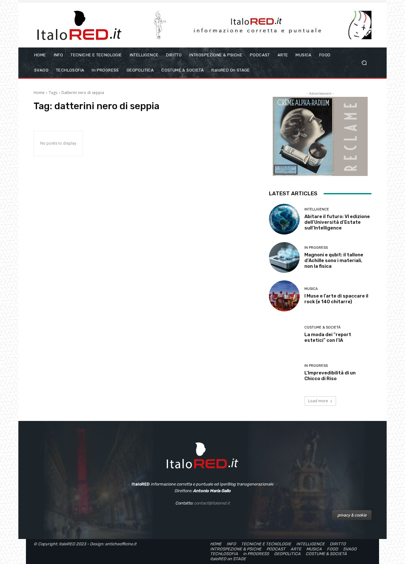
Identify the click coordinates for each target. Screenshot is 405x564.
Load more (318, 401)
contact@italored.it (212, 503)
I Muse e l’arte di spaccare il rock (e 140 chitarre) (336, 298)
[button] (364, 62)
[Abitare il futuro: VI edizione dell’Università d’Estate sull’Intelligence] (284, 219)
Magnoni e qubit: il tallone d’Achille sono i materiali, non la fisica (333, 260)
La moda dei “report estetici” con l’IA (327, 337)
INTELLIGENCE (316, 209)
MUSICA (311, 289)
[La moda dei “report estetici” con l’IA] (284, 334)
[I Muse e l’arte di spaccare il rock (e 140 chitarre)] (284, 295)
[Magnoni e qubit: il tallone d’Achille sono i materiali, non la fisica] (284, 257)
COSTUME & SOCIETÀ (322, 327)
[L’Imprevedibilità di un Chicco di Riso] (284, 372)
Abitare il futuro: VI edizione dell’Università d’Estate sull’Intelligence (337, 222)
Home (39, 92)
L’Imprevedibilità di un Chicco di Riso (330, 375)
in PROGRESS (316, 247)
